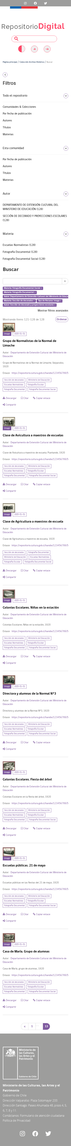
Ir (65, 281)
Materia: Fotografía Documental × (20, 292)
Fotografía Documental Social (42, 389)
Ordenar (62, 319)
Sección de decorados (14, 380)
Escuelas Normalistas (13, 385)
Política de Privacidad (16, 1120)
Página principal (10, 62)
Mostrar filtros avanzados (53, 310)
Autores (7, 120)
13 (46, 1026)
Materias (8, 134)
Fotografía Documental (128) (20, 252)
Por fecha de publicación (17, 113)
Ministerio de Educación (39, 380)
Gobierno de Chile (15, 1095)
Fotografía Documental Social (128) (24, 259)
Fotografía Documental (14, 389)
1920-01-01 (19, 334)
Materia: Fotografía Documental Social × (23, 288)
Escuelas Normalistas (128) (19, 245)
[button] (12, 74)
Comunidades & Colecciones (19, 107)
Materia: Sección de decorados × (19, 301)
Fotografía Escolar (36, 385)
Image (7, 334)
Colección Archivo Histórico (31, 62)
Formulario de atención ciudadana (42, 1116)
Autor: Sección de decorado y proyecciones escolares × (29, 305)
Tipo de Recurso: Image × (49, 301)
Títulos (7, 127)
